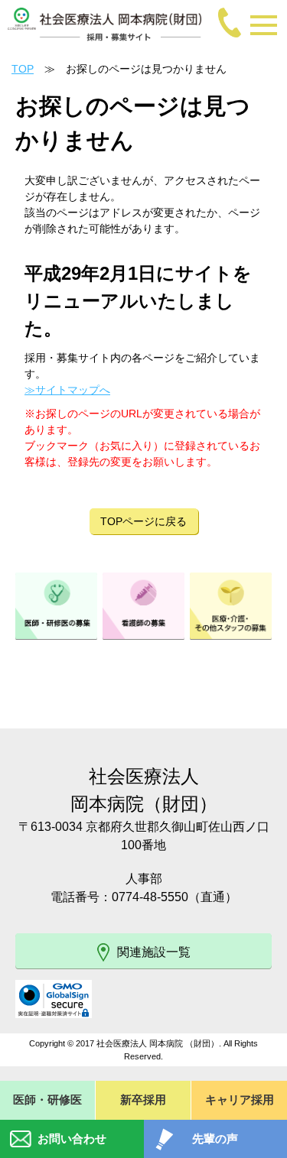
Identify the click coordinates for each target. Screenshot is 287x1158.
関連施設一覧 (154, 952)
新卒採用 (143, 1099)
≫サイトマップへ (67, 390)
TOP (22, 69)
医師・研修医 (47, 1099)
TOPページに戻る (143, 521)
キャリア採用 (239, 1099)
